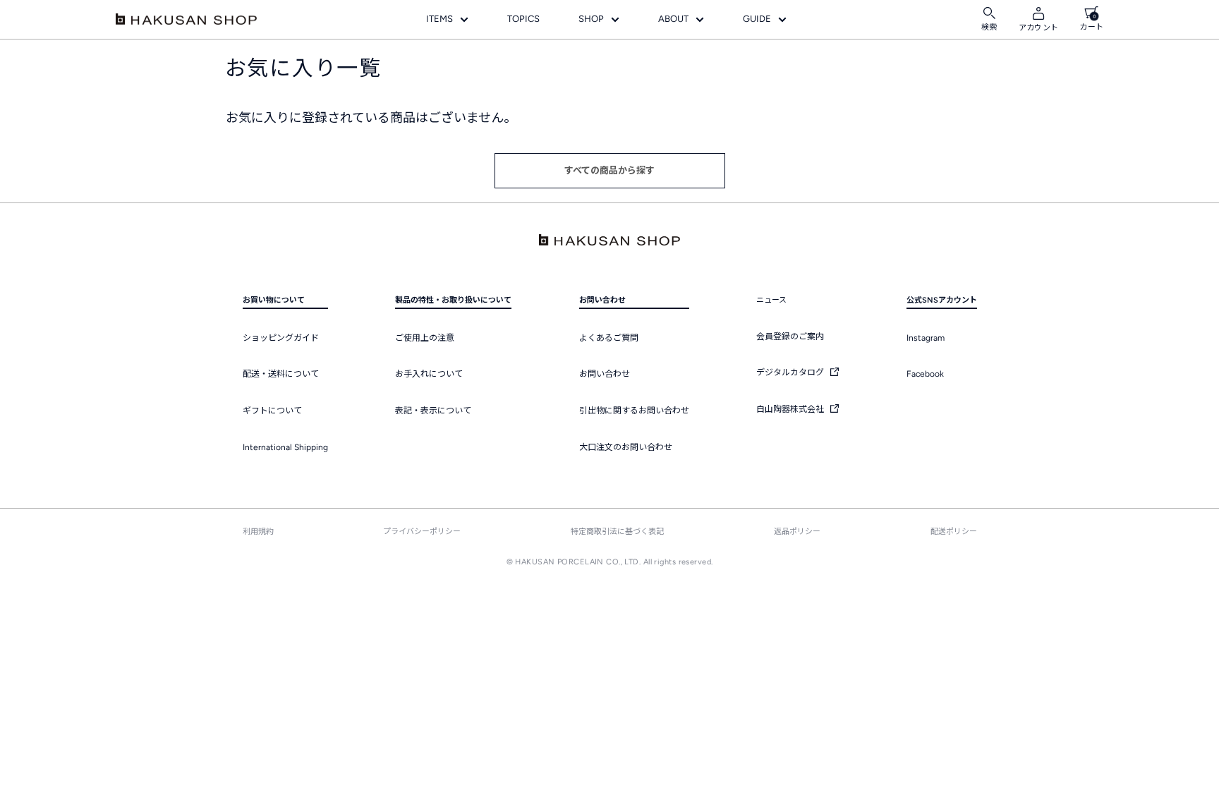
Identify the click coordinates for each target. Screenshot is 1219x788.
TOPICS (523, 18)
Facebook (925, 374)
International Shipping (285, 447)
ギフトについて (272, 411)
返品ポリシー (797, 531)
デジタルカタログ (791, 372)
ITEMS (439, 18)
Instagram (925, 338)
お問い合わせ (604, 374)
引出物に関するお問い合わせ (634, 411)
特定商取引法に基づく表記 (617, 531)
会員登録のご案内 (790, 336)
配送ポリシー (953, 531)
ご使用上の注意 (424, 338)
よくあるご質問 (608, 338)
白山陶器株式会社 (791, 409)
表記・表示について (433, 411)
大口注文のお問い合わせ (625, 447)
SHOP (591, 18)
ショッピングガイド (281, 338)
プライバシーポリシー (422, 531)
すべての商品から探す (609, 170)
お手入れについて (429, 374)
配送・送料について (281, 374)
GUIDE (757, 18)
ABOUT (673, 18)
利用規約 (258, 531)
